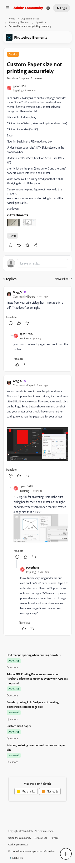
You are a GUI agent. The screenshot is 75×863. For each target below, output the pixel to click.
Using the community (19, 837)
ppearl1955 (19, 86)
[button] (7, 9)
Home (12, 18)
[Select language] (48, 8)
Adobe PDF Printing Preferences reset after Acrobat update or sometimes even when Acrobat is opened (37, 678)
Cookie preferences (18, 844)
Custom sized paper (19, 726)
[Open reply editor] (37, 263)
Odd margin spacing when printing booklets (34, 655)
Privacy (54, 837)
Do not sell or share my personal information (31, 851)
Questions (41, 22)
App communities (30, 18)
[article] (37, 308)
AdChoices (17, 857)
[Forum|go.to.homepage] (28, 8)
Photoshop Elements (19, 22)
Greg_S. (17, 292)
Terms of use (40, 837)
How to (12, 235)
